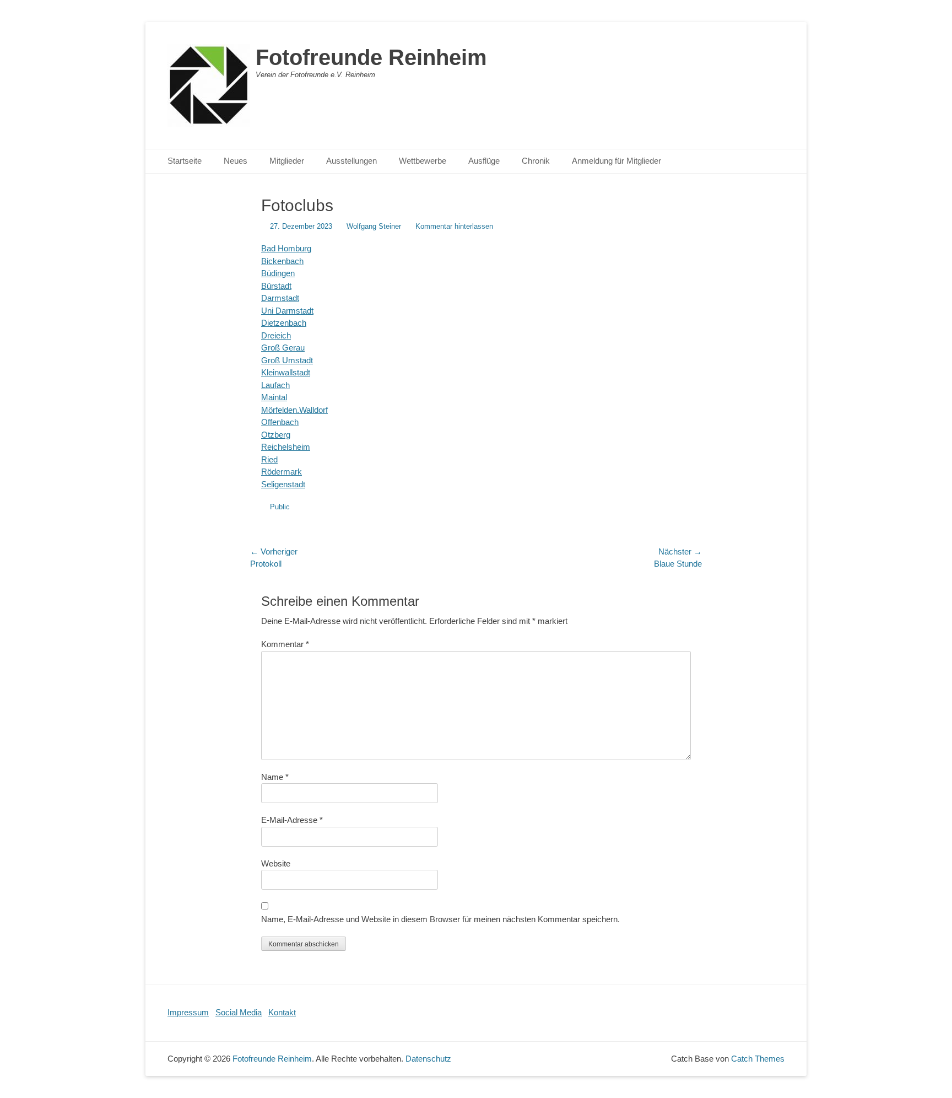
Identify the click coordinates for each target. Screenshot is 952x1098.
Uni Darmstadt (287, 310)
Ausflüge (484, 160)
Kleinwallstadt (285, 372)
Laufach (275, 385)
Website (275, 863)
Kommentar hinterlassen (454, 226)
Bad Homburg (286, 248)
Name (275, 777)
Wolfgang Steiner (374, 226)
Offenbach (280, 422)
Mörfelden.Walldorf (294, 410)
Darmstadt (280, 298)
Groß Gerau (283, 347)
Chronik (536, 160)
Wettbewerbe (422, 160)
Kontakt (282, 1012)
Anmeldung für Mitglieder (616, 160)
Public (280, 507)
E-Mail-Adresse (292, 820)
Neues (235, 160)
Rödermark (281, 471)
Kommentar (285, 644)
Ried (269, 459)
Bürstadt (276, 285)
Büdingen (278, 273)
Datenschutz (428, 1058)
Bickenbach (282, 261)
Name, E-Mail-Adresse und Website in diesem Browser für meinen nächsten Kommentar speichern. (440, 919)
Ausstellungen (351, 160)
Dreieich (276, 335)
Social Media (238, 1012)
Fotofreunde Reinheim (371, 57)
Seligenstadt (283, 484)
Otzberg (275, 434)
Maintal (274, 397)
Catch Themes (758, 1058)
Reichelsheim (285, 446)
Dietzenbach (283, 322)
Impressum (188, 1012)
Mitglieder (286, 160)
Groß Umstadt (287, 360)
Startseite (184, 160)
